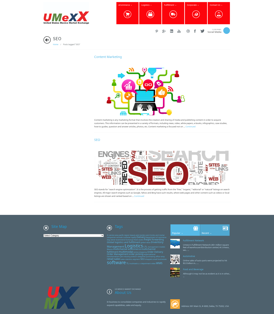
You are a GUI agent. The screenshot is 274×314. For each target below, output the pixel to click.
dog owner (111, 240)
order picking (136, 254)
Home (55, 44)
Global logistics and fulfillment (123, 242)
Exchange (130, 240)
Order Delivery (155, 251)
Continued (191, 126)
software (116, 262)
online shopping (140, 252)
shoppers (149, 259)
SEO (97, 140)
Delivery (141, 237)
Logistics (134, 246)
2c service (110, 235)
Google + (164, 31)
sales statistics (126, 259)
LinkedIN (171, 31)
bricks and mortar (157, 235)
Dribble (188, 31)
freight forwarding (154, 239)
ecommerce (120, 240)
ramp (162, 256)
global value (145, 242)
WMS (159, 263)
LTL (145, 246)
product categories (138, 256)
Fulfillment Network (193, 240)
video (153, 263)
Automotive (189, 256)
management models (156, 247)
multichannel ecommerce (127, 249)
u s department (144, 263)
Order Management (117, 254)
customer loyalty (129, 237)
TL (127, 263)
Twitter (202, 31)
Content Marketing (108, 57)
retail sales (113, 259)
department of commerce (156, 237)
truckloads (133, 263)
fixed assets (138, 240)
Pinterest (157, 31)
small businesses (160, 259)
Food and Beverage (193, 269)
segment (136, 259)
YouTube (180, 31)
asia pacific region (122, 235)
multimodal (126, 252)
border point (145, 235)
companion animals (115, 237)
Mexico (110, 249)
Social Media (214, 31)
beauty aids (134, 235)
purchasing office (153, 256)
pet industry (125, 256)
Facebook (195, 31)
